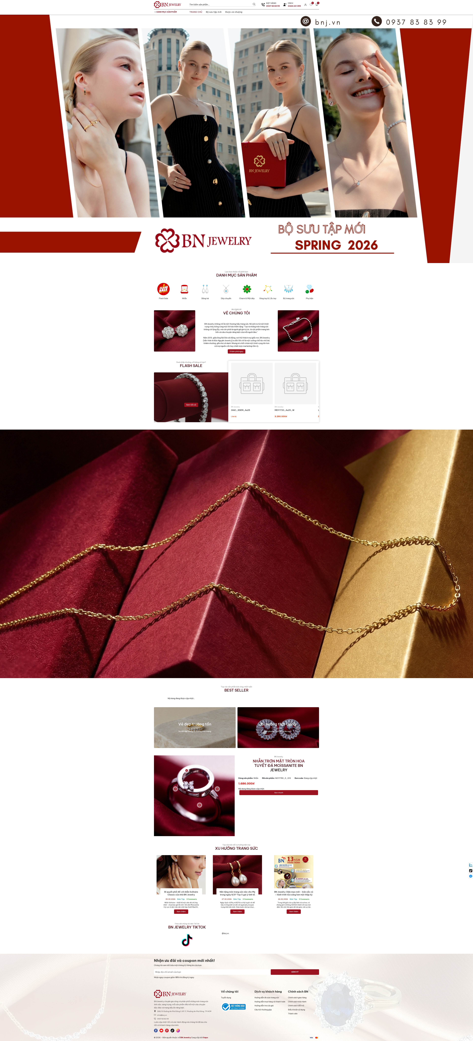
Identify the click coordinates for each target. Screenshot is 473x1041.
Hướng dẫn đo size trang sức (266, 997)
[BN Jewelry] (170, 4)
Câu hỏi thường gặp (263, 1009)
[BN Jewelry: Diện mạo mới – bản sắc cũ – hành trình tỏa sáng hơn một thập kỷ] (293, 874)
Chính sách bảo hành (297, 1001)
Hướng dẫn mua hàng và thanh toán (269, 1001)
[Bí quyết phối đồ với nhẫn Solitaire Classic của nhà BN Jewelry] (181, 874)
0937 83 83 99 (273, 6)
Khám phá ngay (236, 351)
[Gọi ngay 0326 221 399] (285, 5)
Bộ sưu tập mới (214, 12)
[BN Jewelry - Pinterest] (167, 1030)
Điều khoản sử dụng (296, 1009)
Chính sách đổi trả (296, 1005)
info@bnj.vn (162, 1015)
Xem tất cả (191, 405)
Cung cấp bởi (199, 1037)
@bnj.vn (225, 933)
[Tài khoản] (305, 4)
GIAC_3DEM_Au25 (240, 410)
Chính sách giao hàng (297, 997)
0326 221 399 (294, 6)
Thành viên (292, 1013)
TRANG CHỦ (195, 12)
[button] (194, 795)
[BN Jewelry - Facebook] (156, 1030)
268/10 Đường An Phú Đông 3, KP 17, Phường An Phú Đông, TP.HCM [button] (184, 1011)
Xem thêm (181, 911)
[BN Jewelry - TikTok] (172, 1030)
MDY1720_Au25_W (284, 410)
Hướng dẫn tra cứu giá (263, 1005)
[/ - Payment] (311, 1037)
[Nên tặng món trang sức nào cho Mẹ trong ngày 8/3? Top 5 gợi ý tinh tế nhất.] (237, 874)
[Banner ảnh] (236, 553)
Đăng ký (294, 972)
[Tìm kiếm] (254, 4)
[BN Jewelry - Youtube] (161, 1030)
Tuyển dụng (226, 997)
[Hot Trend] (236, 139)
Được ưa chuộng (233, 12)
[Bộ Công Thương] (236, 1007)
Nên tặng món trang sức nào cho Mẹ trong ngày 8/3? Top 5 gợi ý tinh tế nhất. (237, 894)
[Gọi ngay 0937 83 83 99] (263, 5)
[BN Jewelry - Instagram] (178, 1030)
